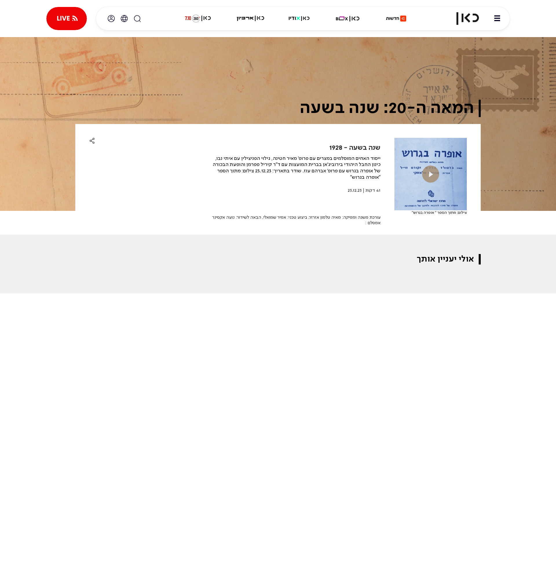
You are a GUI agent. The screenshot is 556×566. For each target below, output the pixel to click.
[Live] (66, 18)
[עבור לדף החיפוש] (137, 18)
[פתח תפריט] (497, 18)
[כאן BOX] (348, 18)
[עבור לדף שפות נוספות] (124, 18)
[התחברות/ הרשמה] (111, 18)
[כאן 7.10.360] (198, 18)
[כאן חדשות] (396, 18)
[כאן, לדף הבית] (463, 18)
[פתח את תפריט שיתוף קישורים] (92, 141)
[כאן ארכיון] (250, 18)
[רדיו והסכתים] (299, 18)
